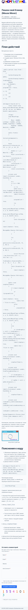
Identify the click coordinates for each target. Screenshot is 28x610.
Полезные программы (7, 18)
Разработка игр (16, 18)
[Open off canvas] (25, 2)
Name (4, 555)
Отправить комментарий (9, 586)
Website (5, 563)
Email (4, 559)
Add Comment (6, 568)
